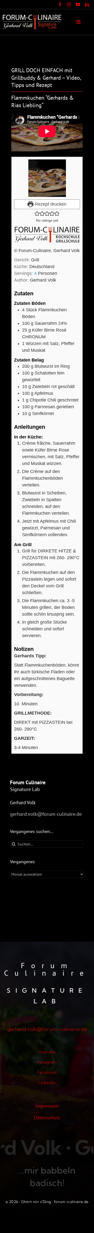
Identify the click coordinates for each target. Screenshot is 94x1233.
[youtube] (78, 4)
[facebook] (60, 4)
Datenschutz (47, 1117)
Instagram (47, 1062)
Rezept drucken (50, 204)
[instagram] (69, 4)
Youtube (47, 1051)
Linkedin (47, 1082)
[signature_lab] (32, 17)
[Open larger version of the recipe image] (47, 178)
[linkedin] (87, 4)
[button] (37, 213)
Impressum (47, 1106)
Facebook (47, 1072)
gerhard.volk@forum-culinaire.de (46, 814)
